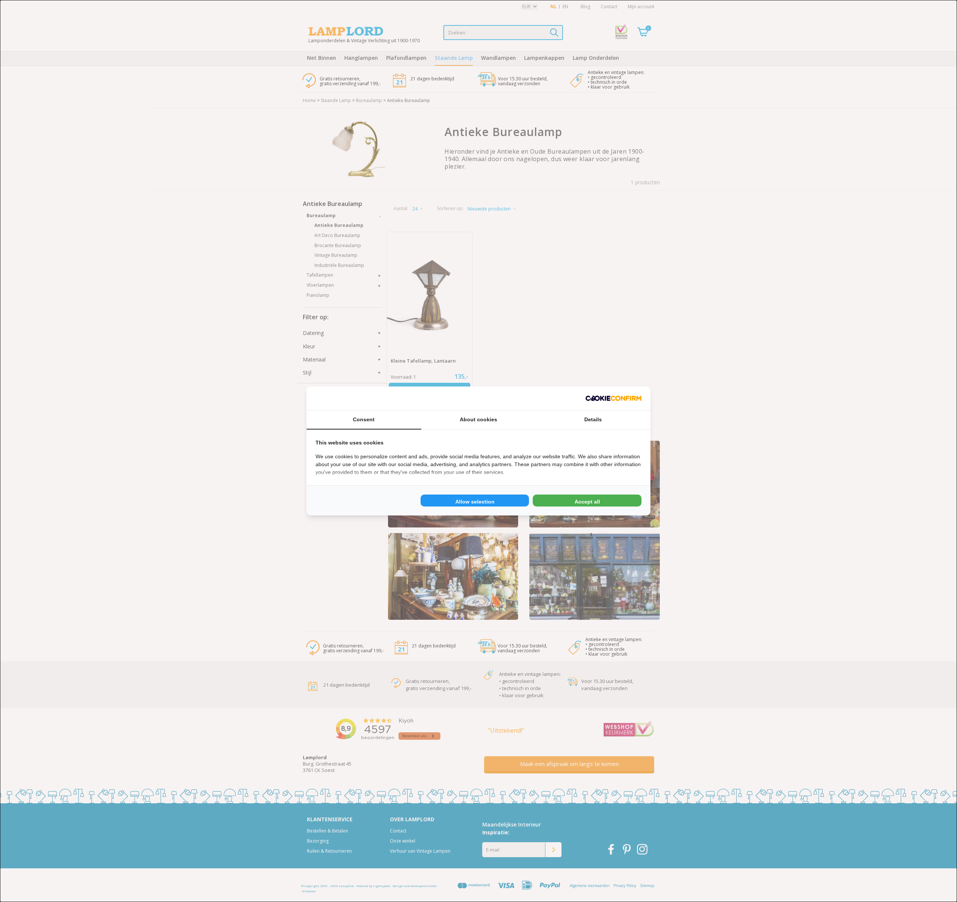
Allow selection (475, 502)
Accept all (587, 502)
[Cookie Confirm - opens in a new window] (613, 398)
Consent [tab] (364, 419)
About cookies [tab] (478, 419)
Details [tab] (593, 419)
